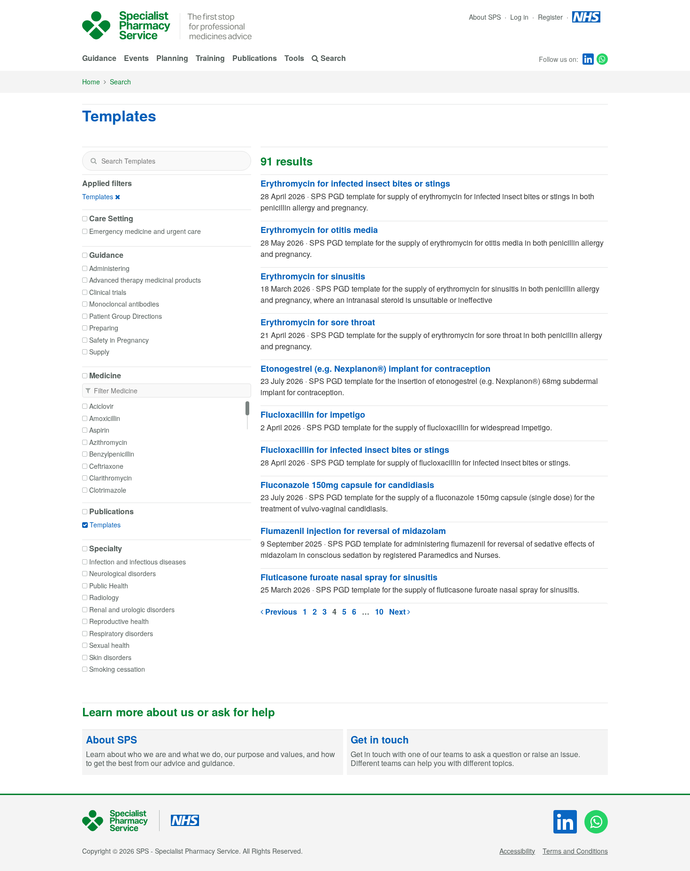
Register (551, 17)
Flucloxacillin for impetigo (313, 414)
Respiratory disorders (121, 633)
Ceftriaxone (106, 466)
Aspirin (99, 430)
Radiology (104, 597)
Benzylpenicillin (111, 453)
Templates (97, 196)
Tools (294, 58)
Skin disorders (110, 657)
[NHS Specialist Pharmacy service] (126, 25)
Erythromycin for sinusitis (313, 276)
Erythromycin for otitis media (319, 230)
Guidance (99, 58)
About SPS (485, 17)
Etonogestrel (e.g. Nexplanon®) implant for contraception (376, 368)
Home (91, 81)
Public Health (108, 585)
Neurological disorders (122, 573)
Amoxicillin (104, 418)
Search (120, 81)
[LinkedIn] (588, 59)
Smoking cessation (117, 669)
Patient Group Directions (125, 316)
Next (398, 611)
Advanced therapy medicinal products (145, 280)
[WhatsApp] (602, 59)
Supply (99, 351)
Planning (172, 58)
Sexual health (109, 645)
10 (379, 611)
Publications (254, 58)
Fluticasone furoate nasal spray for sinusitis (349, 577)
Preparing (103, 327)
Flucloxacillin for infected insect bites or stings (355, 449)
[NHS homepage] (586, 17)
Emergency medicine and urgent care (145, 231)
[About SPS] (212, 752)
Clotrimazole (107, 490)
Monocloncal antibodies (124, 303)
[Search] (93, 161)
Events (136, 58)
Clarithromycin (110, 477)
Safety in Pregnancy (119, 340)
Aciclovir (101, 406)
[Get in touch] (477, 752)
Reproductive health (119, 621)
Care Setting (111, 218)
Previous (280, 611)
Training (210, 58)
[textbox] (166, 161)
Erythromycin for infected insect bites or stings (355, 183)
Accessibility (517, 851)
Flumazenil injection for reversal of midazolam (353, 531)
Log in (520, 17)
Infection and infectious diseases (137, 561)
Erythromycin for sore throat (318, 322)
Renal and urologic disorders (132, 609)
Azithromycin (108, 442)
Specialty (105, 548)
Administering (109, 268)
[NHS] (121, 820)
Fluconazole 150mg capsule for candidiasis (347, 485)
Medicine (105, 375)
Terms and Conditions (575, 851)
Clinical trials (107, 292)
